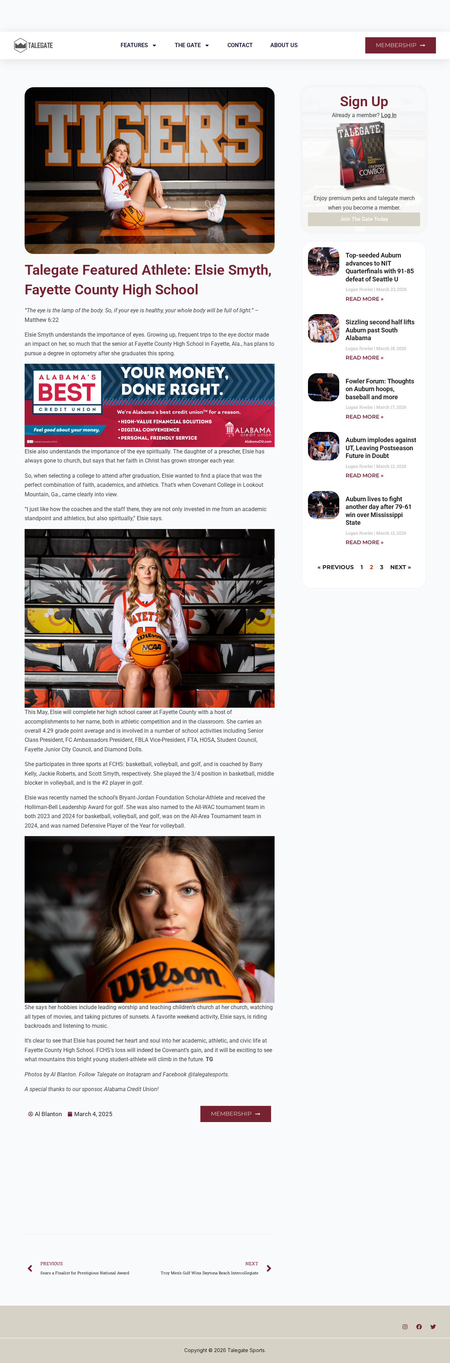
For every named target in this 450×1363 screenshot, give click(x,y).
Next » (400, 567)
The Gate (188, 45)
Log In (389, 115)
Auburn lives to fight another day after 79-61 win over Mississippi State (379, 511)
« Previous (335, 567)
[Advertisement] (150, 1175)
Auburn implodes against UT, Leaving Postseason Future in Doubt (381, 447)
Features (134, 45)
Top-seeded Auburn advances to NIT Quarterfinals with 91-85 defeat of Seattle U (380, 267)
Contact (240, 45)
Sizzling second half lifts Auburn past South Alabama (380, 330)
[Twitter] (433, 1327)
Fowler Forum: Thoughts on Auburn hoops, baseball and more (380, 389)
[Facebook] (419, 1327)
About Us (284, 45)
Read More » (365, 298)
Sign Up (364, 101)
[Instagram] (405, 1327)
